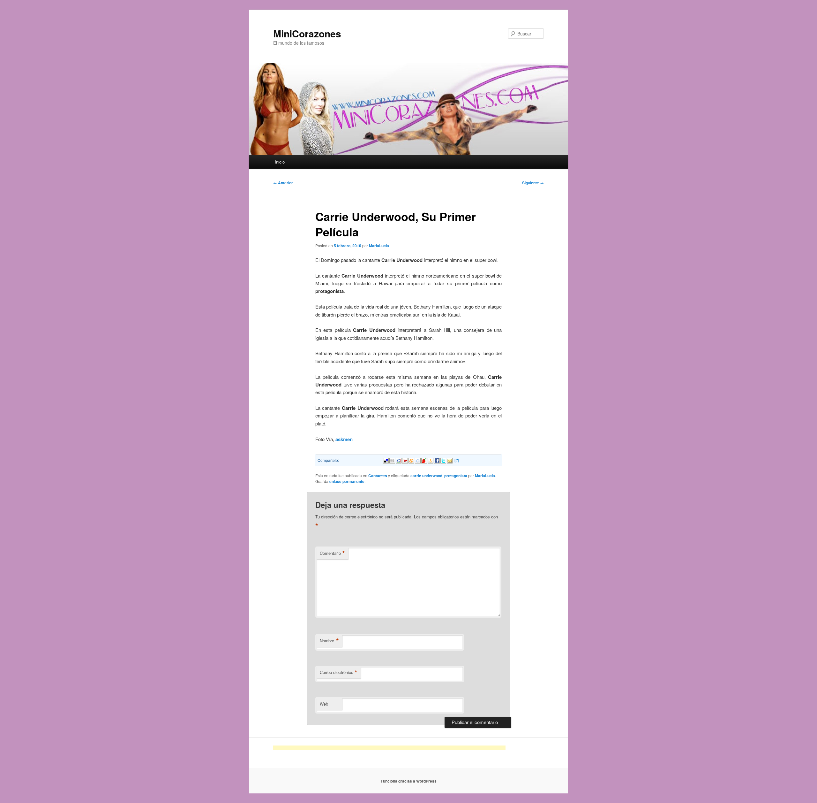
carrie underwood (426, 475)
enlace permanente (346, 481)
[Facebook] (437, 460)
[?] (456, 460)
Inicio (280, 162)
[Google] (398, 460)
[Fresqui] (418, 460)
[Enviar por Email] (449, 460)
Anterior (283, 183)
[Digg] (392, 460)
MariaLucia (379, 246)
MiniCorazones (307, 33)
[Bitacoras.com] (430, 460)
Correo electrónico (338, 672)
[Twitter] (443, 460)
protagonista (455, 475)
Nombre (329, 641)
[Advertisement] (389, 748)
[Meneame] (411, 460)
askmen (343, 439)
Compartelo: (328, 460)
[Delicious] (386, 460)
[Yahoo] (405, 460)
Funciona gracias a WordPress (409, 781)
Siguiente (533, 183)
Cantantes (377, 475)
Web (324, 704)
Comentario (332, 553)
